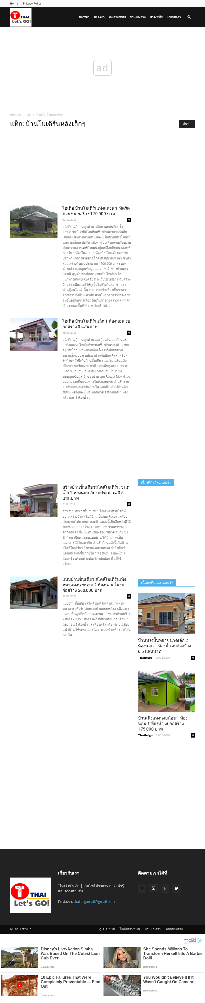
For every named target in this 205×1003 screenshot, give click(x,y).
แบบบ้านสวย (174, 929)
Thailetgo (145, 657)
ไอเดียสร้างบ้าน (130, 929)
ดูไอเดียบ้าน (107, 929)
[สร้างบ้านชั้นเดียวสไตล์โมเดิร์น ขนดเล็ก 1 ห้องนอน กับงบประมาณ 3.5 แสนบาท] (34, 500)
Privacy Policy (32, 3)
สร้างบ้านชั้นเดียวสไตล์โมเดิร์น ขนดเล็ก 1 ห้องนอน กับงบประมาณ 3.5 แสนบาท (96, 493)
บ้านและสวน (138, 17)
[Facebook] (142, 889)
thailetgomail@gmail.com (94, 901)
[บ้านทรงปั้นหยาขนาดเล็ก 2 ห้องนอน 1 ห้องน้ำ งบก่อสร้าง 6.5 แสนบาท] (166, 613)
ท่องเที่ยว (99, 17)
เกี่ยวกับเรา (174, 17)
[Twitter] (176, 889)
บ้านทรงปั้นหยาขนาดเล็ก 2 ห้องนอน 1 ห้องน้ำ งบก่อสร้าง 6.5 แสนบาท (164, 646)
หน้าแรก (15, 115)
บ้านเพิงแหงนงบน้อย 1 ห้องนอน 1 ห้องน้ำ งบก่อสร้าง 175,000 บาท (163, 723)
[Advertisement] (70, 168)
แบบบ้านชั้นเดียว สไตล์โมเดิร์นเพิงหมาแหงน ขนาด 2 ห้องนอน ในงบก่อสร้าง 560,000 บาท (94, 585)
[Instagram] (154, 888)
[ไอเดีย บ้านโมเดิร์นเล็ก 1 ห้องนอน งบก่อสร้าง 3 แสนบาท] (34, 334)
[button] (189, 17)
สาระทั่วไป (156, 17)
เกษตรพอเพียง (117, 17)
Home (14, 3)
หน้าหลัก (84, 17)
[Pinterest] (165, 889)
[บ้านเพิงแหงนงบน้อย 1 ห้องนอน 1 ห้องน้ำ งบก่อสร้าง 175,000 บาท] (166, 691)
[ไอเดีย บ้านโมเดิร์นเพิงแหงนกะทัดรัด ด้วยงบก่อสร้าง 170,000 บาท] (34, 221)
